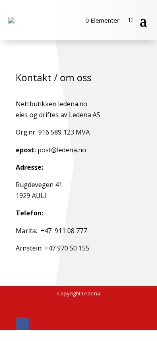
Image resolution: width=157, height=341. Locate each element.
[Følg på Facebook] (22, 323)
